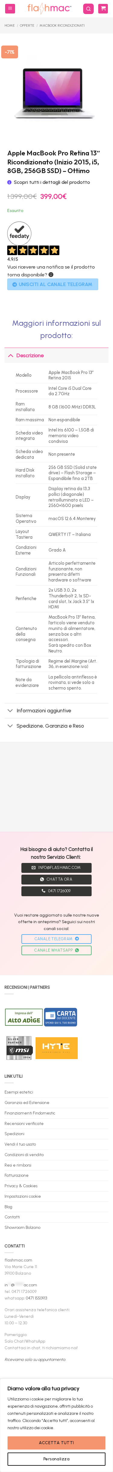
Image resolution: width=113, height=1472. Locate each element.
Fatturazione (17, 1175)
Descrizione (30, 355)
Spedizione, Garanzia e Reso (50, 726)
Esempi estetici (19, 1092)
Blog (8, 1206)
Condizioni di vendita (24, 1154)
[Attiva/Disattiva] (10, 355)
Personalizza (56, 1459)
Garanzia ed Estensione (27, 1102)
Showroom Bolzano (22, 1227)
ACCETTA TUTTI (56, 1442)
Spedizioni (14, 1133)
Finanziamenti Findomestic (30, 1113)
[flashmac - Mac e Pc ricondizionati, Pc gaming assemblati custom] (49, 8)
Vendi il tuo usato (20, 1144)
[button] (10, 9)
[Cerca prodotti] (88, 9)
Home (10, 25)
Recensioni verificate (24, 1123)
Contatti (12, 1216)
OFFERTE (27, 25)
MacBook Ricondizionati (62, 25)
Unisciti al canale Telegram (56, 284)
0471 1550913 (36, 1298)
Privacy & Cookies (21, 1185)
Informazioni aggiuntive (44, 710)
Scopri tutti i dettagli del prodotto (52, 182)
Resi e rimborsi (18, 1165)
